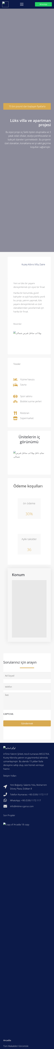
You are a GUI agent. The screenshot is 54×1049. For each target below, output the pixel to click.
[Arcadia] (27, 933)
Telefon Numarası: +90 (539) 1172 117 (29, 794)
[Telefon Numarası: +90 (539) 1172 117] (6, 794)
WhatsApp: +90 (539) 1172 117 (25, 800)
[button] (21, 4)
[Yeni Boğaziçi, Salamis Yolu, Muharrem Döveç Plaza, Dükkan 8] (6, 786)
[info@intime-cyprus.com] (6, 806)
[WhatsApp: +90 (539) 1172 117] (6, 800)
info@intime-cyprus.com (22, 806)
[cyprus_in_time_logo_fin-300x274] (5, 4)
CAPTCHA (8, 714)
